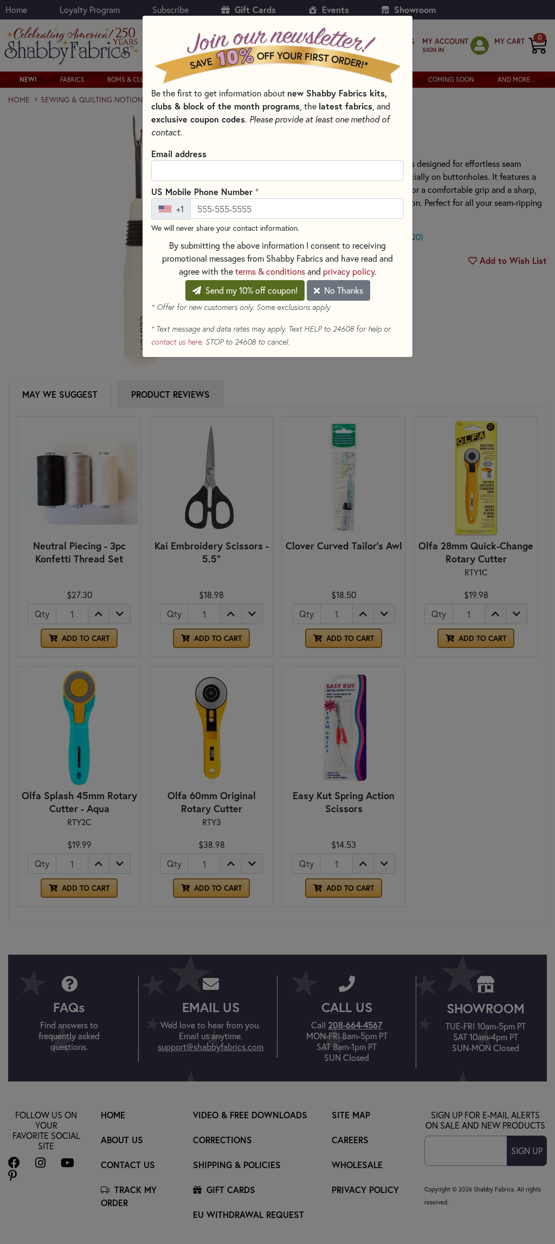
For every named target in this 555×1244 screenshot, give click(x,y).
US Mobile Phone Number (205, 191)
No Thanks (342, 290)
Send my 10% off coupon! (250, 290)
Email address (178, 153)
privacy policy (349, 271)
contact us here (176, 342)
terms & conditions (270, 271)
